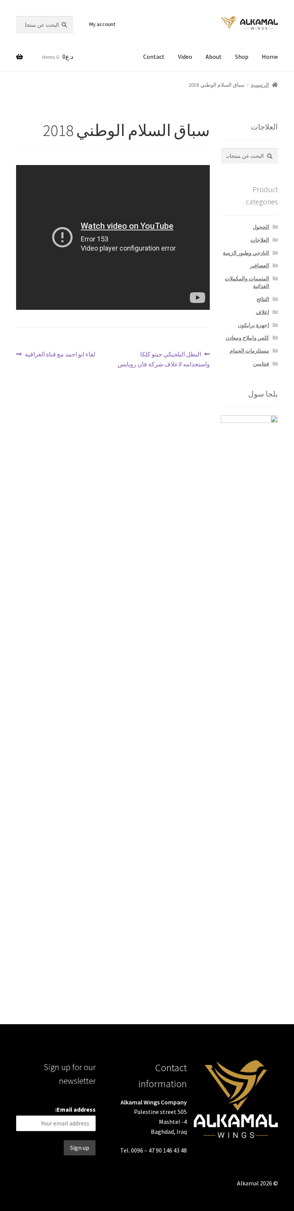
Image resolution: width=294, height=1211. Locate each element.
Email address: (75, 1109)
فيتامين (261, 363)
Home (270, 56)
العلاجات (259, 239)
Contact (154, 56)
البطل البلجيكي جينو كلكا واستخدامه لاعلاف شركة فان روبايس (164, 359)
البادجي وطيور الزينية (246, 252)
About (214, 56)
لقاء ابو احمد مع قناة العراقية (60, 354)
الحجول (261, 226)
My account (102, 24)
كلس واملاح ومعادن (247, 337)
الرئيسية (260, 84)
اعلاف (262, 312)
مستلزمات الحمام (249, 350)
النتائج (262, 299)
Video (185, 56)
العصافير (259, 265)
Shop (241, 56)
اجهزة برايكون (253, 325)
